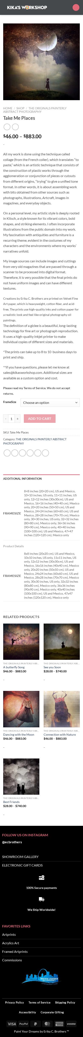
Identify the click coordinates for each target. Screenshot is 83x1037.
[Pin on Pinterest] (37, 452)
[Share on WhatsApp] (7, 452)
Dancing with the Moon (18, 734)
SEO (77, 991)
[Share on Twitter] (22, 452)
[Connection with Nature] (62, 709)
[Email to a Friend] (30, 452)
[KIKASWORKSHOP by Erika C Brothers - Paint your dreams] (26, 7)
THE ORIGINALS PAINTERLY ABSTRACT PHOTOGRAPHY (35, 110)
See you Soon (52, 667)
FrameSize (9, 402)
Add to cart (40, 418)
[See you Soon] (62, 642)
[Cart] (76, 7)
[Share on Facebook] (14, 452)
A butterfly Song (13, 667)
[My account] (67, 7)
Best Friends (11, 802)
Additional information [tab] (22, 478)
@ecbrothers (12, 842)
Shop (20, 108)
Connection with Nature (60, 734)
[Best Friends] (21, 776)
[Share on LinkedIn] (45, 452)
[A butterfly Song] (21, 642)
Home (7, 108)
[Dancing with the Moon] (21, 709)
